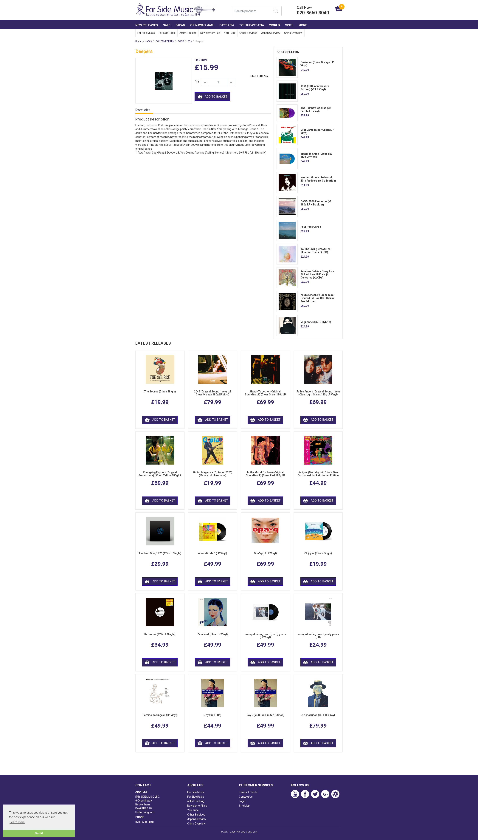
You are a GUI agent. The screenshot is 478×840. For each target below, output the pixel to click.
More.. (304, 25)
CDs (189, 41)
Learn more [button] (17, 822)
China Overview (293, 32)
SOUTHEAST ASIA (251, 25)
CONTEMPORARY (165, 41)
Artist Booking (187, 32)
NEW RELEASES (146, 25)
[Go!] (275, 10)
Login (242, 801)
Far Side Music (146, 32)
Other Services (248, 32)
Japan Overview (270, 32)
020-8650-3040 (144, 822)
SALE (166, 25)
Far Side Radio (167, 32)
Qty (196, 81)
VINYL (289, 25)
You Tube (229, 32)
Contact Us (246, 796)
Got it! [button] (39, 833)
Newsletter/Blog (210, 32)
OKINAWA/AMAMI (202, 25)
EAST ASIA (226, 25)
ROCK (181, 41)
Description (142, 109)
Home (138, 41)
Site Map (244, 805)
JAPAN (180, 25)
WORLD (274, 25)
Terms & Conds (248, 792)
